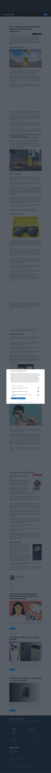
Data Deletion (20, 401)
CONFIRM (18, 398)
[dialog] (25, 386)
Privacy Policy (31, 401)
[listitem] (25, 385)
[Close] (43, 371)
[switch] (38, 388)
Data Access (25, 401)
